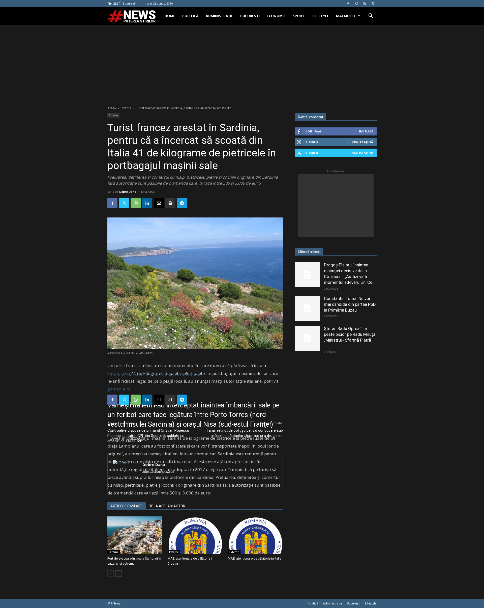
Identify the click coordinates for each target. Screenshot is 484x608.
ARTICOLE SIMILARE (126, 506)
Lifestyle (320, 15)
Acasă (111, 108)
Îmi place (366, 131)
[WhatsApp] (136, 203)
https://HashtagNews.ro (158, 472)
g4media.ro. (119, 389)
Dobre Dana (128, 192)
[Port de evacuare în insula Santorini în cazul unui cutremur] (134, 535)
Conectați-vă (362, 142)
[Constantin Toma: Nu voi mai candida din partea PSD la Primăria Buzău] (307, 308)
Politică (190, 15)
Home (170, 15)
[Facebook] (348, 3)
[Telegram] (182, 203)
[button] (371, 16)
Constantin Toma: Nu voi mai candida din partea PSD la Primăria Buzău (350, 304)
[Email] (159, 203)
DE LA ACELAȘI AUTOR (167, 506)
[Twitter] (373, 3)
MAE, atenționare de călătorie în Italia (254, 558)
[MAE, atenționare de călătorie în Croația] (195, 535)
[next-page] (118, 573)
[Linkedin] (147, 203)
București (250, 15)
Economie (276, 15)
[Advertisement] (242, 62)
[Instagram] (356, 3)
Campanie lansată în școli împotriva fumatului (153, 374)
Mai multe (346, 15)
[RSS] (364, 3)
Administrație (219, 15)
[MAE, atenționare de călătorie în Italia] (255, 535)
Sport (299, 15)
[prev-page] (110, 573)
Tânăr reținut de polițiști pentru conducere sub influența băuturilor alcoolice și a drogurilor (245, 433)
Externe (126, 108)
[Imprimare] (170, 203)
